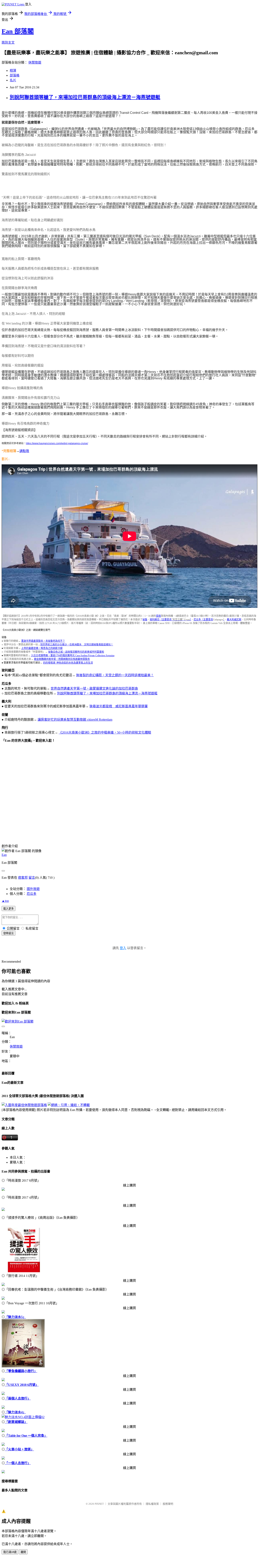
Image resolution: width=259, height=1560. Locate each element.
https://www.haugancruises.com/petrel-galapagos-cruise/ (57, 443)
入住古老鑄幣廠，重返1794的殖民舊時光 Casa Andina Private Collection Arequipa (72, 655)
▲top (5, 900)
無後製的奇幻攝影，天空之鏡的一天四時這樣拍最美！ (115, 675)
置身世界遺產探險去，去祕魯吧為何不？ (43, 641)
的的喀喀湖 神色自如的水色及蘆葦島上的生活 (68, 662)
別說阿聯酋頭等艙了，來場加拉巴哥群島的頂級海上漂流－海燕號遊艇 (85, 97)
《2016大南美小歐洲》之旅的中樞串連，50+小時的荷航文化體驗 (105, 732)
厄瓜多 (31, 893)
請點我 (24, 451)
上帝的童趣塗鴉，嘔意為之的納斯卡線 (42, 648)
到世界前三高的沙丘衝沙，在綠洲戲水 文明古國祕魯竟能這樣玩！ (76, 644)
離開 (23, 1552)
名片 (13, 80)
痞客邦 (23, 877)
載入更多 (8, 908)
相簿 (13, 70)
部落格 (14, 75)
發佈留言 (8, 933)
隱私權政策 (152, 1503)
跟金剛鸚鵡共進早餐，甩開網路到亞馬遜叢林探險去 (62, 659)
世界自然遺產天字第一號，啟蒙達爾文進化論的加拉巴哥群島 (94, 688)
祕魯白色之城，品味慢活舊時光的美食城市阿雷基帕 (76, 651)
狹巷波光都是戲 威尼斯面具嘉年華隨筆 (118, 706)
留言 (32, 877)
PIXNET (99, 1503)
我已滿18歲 (10, 1552)
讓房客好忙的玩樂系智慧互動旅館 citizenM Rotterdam (75, 719)
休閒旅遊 (34, 62)
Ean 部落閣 (18, 31)
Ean (4, 854)
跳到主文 (8, 42)
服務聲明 (168, 1503)
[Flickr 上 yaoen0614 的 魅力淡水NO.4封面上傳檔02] (23, 1417)
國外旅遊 (33, 889)
